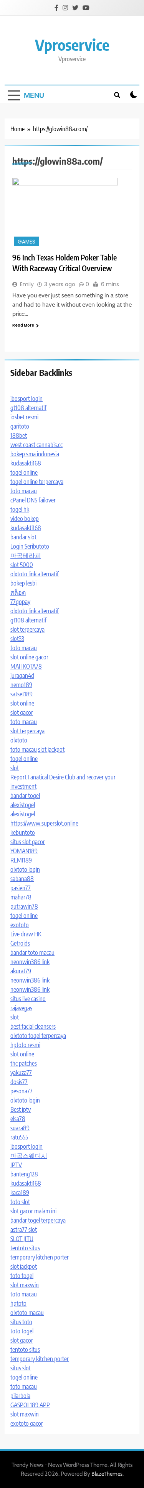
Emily (27, 284)
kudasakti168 (25, 463)
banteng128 (24, 1174)
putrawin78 (24, 906)
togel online (24, 472)
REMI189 (21, 860)
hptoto (18, 1303)
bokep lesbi (23, 583)
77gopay (20, 602)
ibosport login (26, 398)
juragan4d (22, 675)
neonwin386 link (30, 962)
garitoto (19, 426)
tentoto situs (25, 1248)
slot (14, 768)
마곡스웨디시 (28, 1155)
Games (26, 241)
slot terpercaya (27, 629)
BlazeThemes (106, 1473)
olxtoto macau (27, 1312)
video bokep (24, 518)
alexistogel (22, 805)
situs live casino (28, 999)
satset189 (21, 694)
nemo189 (21, 685)
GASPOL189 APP (30, 1405)
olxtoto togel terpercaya (38, 1035)
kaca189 (19, 1192)
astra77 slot (23, 1229)
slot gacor (21, 712)
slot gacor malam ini (33, 1211)
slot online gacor (29, 657)
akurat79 (20, 971)
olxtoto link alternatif (34, 574)
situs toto (21, 1322)
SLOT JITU (21, 1239)
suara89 (20, 1128)
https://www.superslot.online (44, 823)
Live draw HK (25, 934)
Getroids (20, 943)
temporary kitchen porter (39, 1257)
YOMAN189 (24, 851)
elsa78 (17, 1119)
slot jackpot (51, 749)
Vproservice (72, 44)
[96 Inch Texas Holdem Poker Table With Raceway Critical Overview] (72, 213)
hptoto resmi (25, 1045)
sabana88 (22, 878)
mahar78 (20, 897)
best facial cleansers (33, 1026)
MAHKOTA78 (26, 666)
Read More (23, 325)
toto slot (20, 1202)
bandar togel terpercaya (38, 1220)
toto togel (21, 1275)
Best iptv (20, 1109)
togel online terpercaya (36, 481)
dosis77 (19, 1082)
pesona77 (21, 1091)
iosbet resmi (24, 417)
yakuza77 (21, 1072)
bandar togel (25, 795)
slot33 (17, 638)
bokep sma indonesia (34, 454)
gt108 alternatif (28, 408)
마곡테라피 (25, 555)
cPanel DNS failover (33, 500)
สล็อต (18, 592)
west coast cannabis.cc (36, 445)
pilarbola (20, 1396)
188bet (18, 435)
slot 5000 (21, 565)
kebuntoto (22, 832)
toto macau (23, 491)
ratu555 (19, 1137)
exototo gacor (26, 1423)
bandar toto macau (32, 952)
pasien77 (20, 888)
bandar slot (23, 537)
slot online (22, 703)
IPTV (16, 1165)
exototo (19, 925)
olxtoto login (25, 869)
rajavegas (21, 1008)
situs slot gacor (27, 842)
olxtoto (18, 740)
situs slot (20, 1368)
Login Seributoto (29, 546)
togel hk (19, 509)
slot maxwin (24, 1285)
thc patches (23, 1063)
